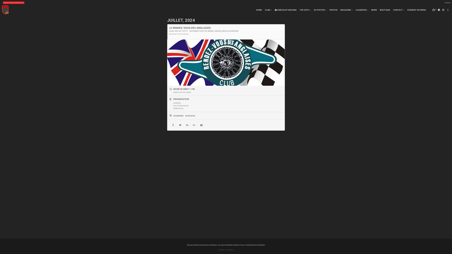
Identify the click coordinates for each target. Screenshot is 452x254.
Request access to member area (14, 2)
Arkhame (261, 245)
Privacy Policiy (240, 245)
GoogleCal (190, 116)
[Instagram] (443, 10)
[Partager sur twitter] (180, 125)
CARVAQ (177, 103)
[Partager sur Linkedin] (187, 125)
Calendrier (178, 116)
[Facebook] (439, 10)
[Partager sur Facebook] (173, 125)
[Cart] (433, 10)
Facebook (222, 249)
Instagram (229, 249)
